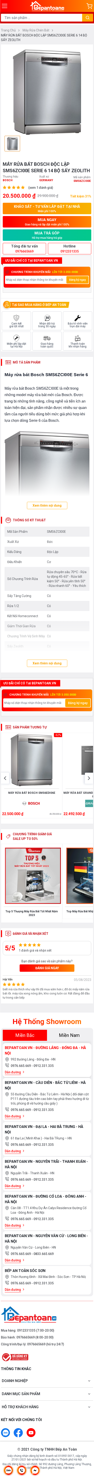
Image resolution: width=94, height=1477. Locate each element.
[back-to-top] (86, 1449)
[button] (5, 778)
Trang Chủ (8, 30)
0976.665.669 (21, 1066)
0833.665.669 (44, 1254)
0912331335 (26, 1330)
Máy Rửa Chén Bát (36, 30)
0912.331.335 (44, 1066)
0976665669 (25, 1337)
